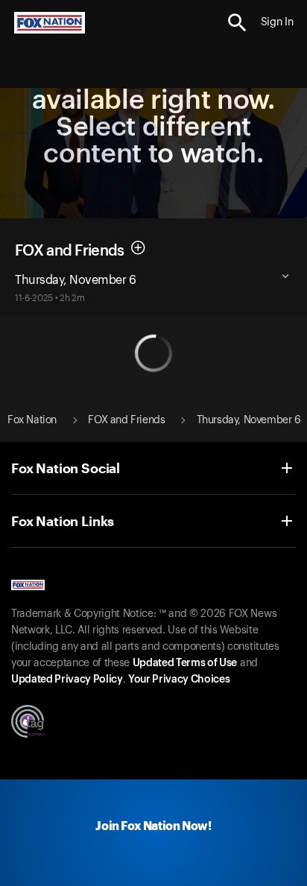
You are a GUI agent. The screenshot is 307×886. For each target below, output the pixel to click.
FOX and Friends (69, 250)
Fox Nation (32, 420)
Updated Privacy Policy (67, 679)
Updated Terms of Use (185, 663)
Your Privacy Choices (179, 679)
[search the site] (237, 22)
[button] (237, 22)
